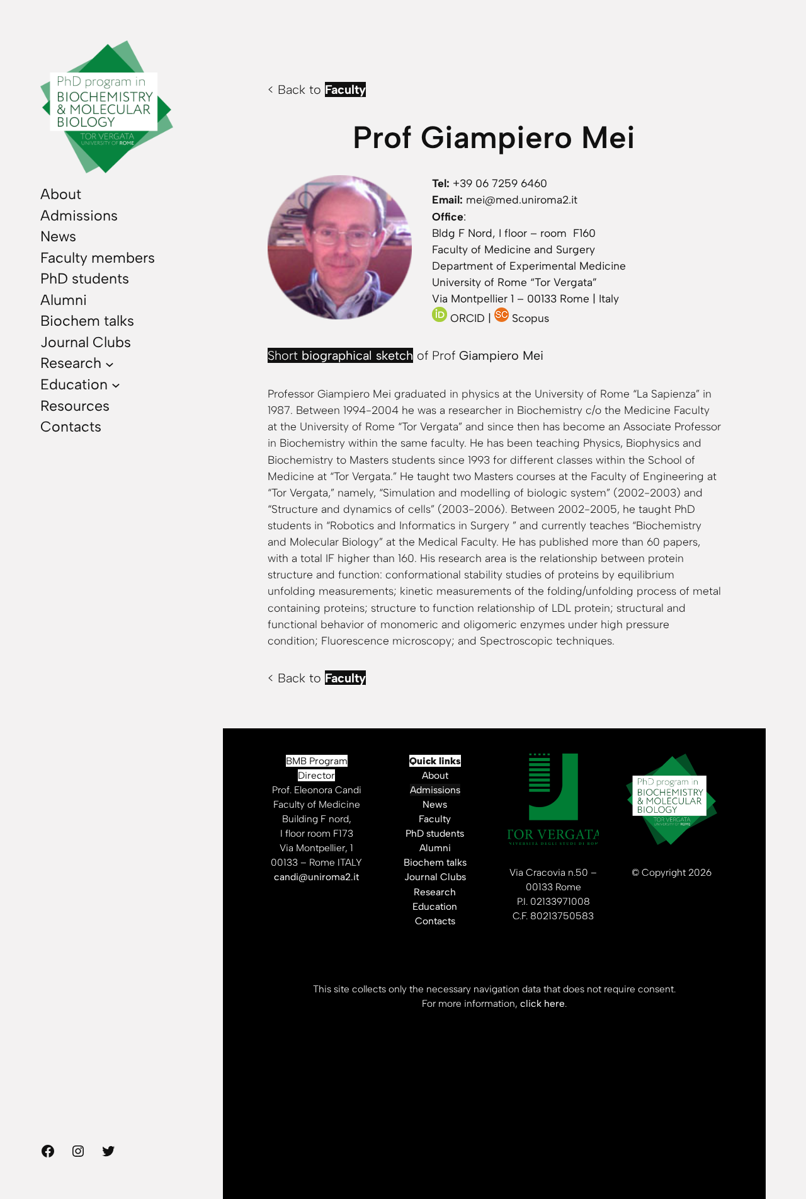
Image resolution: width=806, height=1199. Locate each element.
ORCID (467, 317)
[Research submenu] (109, 363)
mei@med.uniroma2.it (521, 199)
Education (434, 906)
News (435, 804)
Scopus (530, 317)
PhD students (435, 833)
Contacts (435, 921)
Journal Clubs (435, 877)
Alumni (435, 848)
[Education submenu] (115, 385)
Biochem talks (435, 862)
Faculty (435, 819)
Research (435, 892)
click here (542, 1003)
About (435, 775)
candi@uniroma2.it (316, 877)
